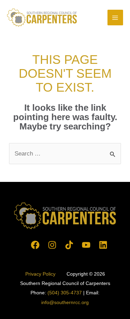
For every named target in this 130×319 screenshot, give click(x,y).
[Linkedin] (103, 245)
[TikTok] (69, 245)
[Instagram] (52, 245)
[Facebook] (35, 245)
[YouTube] (86, 245)
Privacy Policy (41, 274)
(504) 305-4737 (64, 292)
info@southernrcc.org (65, 302)
